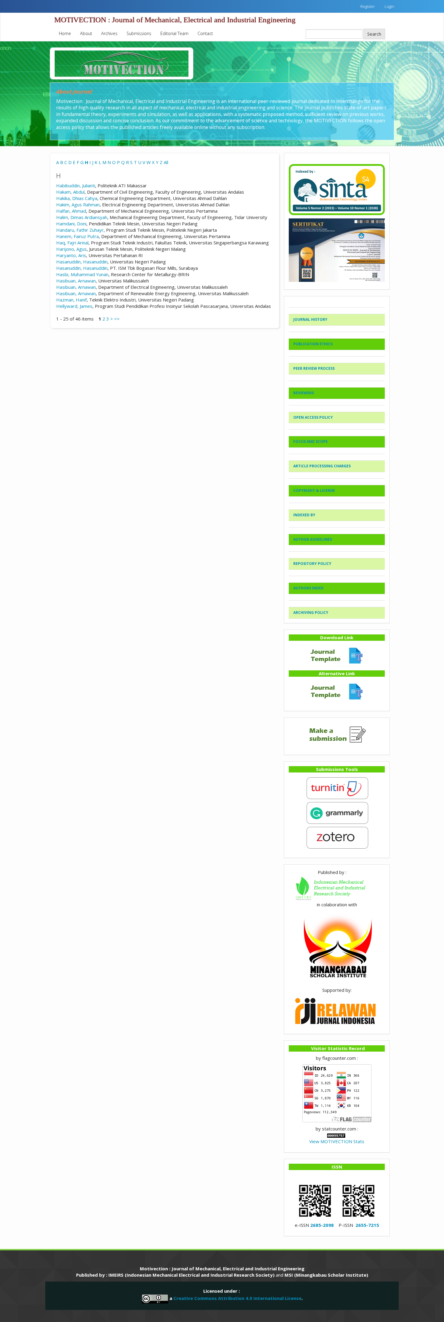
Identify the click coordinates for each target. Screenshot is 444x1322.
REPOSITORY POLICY (312, 563)
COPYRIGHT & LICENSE (314, 490)
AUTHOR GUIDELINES (312, 539)
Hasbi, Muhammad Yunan (82, 274)
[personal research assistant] (337, 837)
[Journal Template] (337, 655)
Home (65, 33)
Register (367, 6)
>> (117, 319)
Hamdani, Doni (71, 224)
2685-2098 (322, 1225)
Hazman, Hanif (71, 300)
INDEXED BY (304, 515)
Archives (109, 33)
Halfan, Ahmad (71, 211)
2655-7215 (367, 1225)
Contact (205, 33)
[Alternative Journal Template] (337, 691)
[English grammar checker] (337, 812)
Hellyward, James (74, 306)
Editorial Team (174, 33)
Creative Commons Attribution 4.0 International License (237, 1298)
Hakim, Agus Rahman (78, 205)
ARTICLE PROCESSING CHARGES (322, 466)
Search (374, 34)
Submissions (139, 33)
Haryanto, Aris (71, 255)
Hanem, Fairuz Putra (77, 236)
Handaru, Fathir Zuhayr (80, 230)
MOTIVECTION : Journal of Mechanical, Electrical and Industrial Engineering (175, 20)
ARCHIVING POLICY (310, 612)
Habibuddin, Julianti (75, 185)
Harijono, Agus (71, 249)
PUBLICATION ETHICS (313, 344)
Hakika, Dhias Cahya (76, 198)
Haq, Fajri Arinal (72, 243)
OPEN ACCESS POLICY (313, 417)
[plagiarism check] (337, 788)
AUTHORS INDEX (308, 588)
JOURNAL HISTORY (310, 319)
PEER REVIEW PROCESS (314, 368)
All (166, 162)
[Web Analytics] (336, 1135)
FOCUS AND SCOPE (310, 441)
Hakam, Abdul (70, 192)
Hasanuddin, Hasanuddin (82, 262)
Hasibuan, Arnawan (76, 281)
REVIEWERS (303, 392)
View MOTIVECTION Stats (336, 1141)
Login (389, 6)
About (86, 33)
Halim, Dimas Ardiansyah (81, 217)
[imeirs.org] (337, 888)
